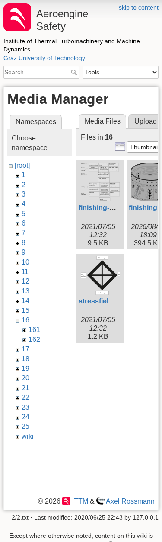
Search (75, 72)
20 (25, 378)
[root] (22, 165)
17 (25, 349)
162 (34, 339)
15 (25, 310)
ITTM (80, 501)
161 (34, 329)
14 (25, 300)
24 (25, 417)
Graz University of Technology (44, 57)
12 (25, 281)
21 (25, 388)
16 (25, 320)
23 (25, 407)
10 (25, 262)
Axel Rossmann (130, 501)
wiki (28, 436)
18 (25, 359)
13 (25, 291)
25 (25, 426)
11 (25, 271)
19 (25, 368)
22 (25, 397)
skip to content (139, 7)
